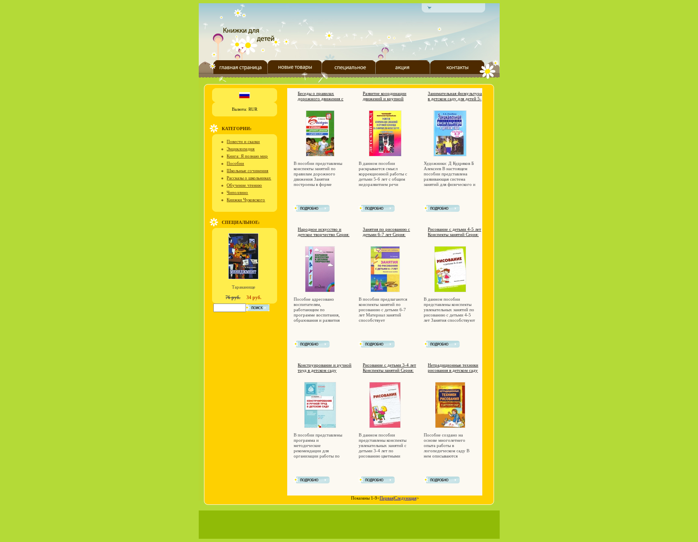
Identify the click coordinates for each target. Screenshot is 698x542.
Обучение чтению (244, 185)
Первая (386, 498)
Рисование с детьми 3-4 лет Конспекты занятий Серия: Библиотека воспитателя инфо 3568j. (389, 373)
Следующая (405, 498)
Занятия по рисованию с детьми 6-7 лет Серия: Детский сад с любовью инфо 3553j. (386, 237)
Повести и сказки (243, 141)
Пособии (235, 163)
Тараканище (243, 287)
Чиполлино (237, 192)
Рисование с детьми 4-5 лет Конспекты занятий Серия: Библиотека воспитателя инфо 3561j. (454, 237)
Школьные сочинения (247, 170)
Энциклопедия (240, 148)
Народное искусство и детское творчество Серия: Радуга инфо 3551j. (323, 234)
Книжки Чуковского (246, 199)
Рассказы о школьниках (249, 177)
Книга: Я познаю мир (247, 156)
